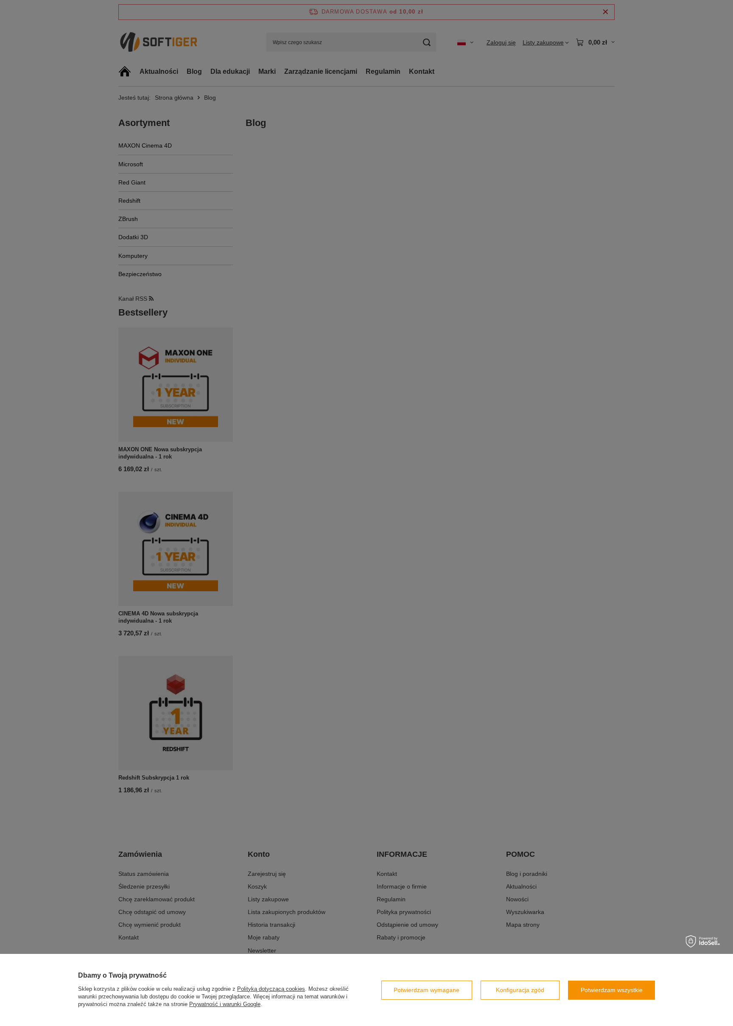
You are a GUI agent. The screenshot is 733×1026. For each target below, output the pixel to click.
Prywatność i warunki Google (224, 1004)
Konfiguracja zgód (520, 990)
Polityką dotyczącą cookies (271, 989)
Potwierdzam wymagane (426, 990)
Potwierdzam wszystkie (612, 990)
